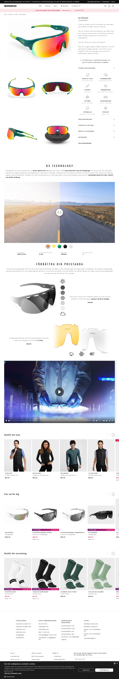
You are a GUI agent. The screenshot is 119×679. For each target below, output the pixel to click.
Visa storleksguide (84, 143)
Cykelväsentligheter (90, 638)
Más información (8, 671)
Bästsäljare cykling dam (91, 623)
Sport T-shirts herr (44, 632)
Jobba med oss (15, 659)
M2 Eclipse (37, 473)
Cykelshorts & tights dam (23, 626)
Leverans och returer (86, 125)
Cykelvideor (57, 656)
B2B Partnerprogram (38, 656)
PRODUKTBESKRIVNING (85, 119)
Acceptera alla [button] (104, 670)
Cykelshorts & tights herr (23, 623)
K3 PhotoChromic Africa (42, 532)
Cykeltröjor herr (20, 629)
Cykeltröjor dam (21, 632)
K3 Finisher (92, 532)
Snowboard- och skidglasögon (70, 636)
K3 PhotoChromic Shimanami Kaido (74, 532)
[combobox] (115, 663)
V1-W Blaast (93, 473)
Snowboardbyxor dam (67, 634)
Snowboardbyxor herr (67, 631)
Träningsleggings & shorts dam (48, 635)
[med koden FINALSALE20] (71, 10)
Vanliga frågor (36, 659)
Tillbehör (63, 639)
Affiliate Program (37, 653)
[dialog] (59, 670)
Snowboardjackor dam (68, 628)
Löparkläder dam (44, 629)
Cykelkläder (21, 620)
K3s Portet (9, 532)
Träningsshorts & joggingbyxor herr (47, 638)
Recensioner (82, 137)
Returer (12, 653)
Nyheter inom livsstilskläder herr (92, 630)
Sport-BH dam (43, 623)
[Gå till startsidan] (10, 6)
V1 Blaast (8, 473)
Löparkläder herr (44, 626)
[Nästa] (113, 494)
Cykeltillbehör (20, 637)
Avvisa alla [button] (86, 670)
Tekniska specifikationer (86, 68)
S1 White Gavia (10, 592)
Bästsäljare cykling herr (91, 626)
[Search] (105, 6)
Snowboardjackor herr (68, 626)
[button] (39, 673)
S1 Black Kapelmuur (40, 592)
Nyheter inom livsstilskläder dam (92, 634)
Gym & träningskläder (47, 620)
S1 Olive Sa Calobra (96, 592)
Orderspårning (14, 656)
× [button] (117, 663)
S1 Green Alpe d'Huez (69, 592)
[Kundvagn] (109, 6)
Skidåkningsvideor (59, 659)
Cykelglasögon (20, 635)
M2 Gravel (65, 473)
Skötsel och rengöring (86, 131)
